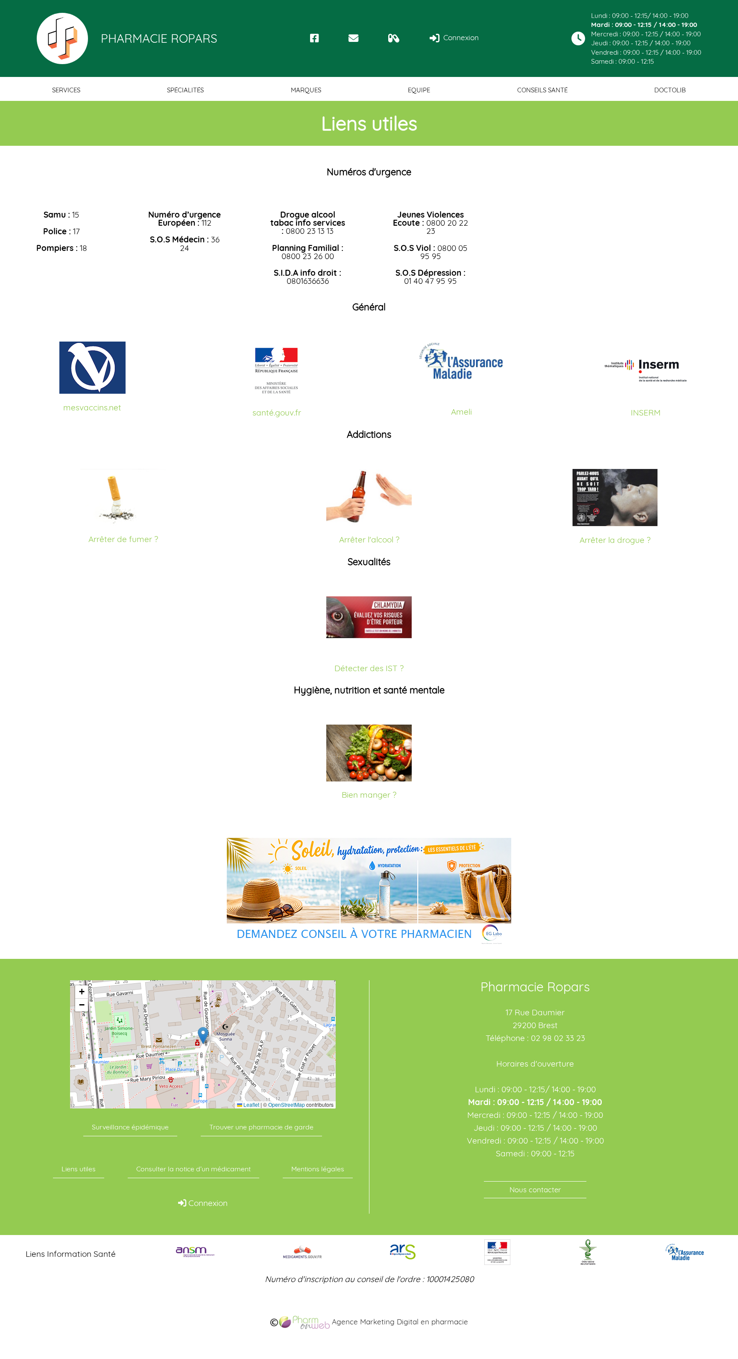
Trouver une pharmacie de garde (261, 1127)
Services (66, 90)
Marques (306, 90)
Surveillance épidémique (130, 1127)
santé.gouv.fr (276, 412)
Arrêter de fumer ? (123, 539)
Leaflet (250, 1104)
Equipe (419, 90)
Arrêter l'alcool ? (369, 539)
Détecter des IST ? (369, 668)
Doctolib (670, 90)
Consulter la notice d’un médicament (193, 1168)
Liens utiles (79, 1168)
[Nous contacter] (353, 38)
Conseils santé (542, 90)
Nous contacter (535, 1189)
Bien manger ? (369, 795)
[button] (203, 1035)
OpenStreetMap (286, 1104)
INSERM (646, 412)
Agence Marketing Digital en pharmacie (399, 1321)
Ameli (461, 412)
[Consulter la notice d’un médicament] (394, 38)
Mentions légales (317, 1168)
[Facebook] (314, 38)
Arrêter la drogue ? (615, 540)
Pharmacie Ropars (159, 38)
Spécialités (185, 90)
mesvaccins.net (92, 407)
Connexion (460, 37)
